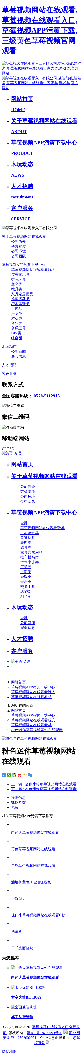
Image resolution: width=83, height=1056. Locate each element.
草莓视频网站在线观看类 (31, 697)
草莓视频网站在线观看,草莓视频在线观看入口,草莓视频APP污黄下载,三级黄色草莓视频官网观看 (39, 30)
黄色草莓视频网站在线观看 (33, 849)
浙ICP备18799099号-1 (44, 1033)
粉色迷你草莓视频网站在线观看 (37, 730)
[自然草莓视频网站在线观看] (46, 857)
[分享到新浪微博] (20, 775)
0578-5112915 (47, 395)
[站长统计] (47, 1043)
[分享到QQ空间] (25, 775)
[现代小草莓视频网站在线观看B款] (46, 907)
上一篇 (44, 784)
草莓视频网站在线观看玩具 (33, 692)
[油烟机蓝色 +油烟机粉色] (46, 874)
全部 (24, 523)
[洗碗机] (46, 923)
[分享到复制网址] (30, 775)
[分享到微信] (9, 775)
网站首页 (22, 464)
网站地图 (9, 1051)
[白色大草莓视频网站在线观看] (46, 824)
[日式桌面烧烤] (46, 940)
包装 (14, 807)
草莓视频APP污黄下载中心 (33, 687)
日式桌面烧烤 (22, 948)
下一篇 (44, 789)
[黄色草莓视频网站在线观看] (46, 841)
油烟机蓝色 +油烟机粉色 (31, 882)
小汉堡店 (18, 899)
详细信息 (18, 798)
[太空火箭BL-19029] (28, 987)
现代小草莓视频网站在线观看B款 (38, 915)
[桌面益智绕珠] (24, 1007)
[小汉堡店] (46, 890)
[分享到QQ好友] (14, 775)
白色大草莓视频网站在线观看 (35, 832)
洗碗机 (16, 932)
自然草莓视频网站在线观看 (33, 866)
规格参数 (18, 802)
